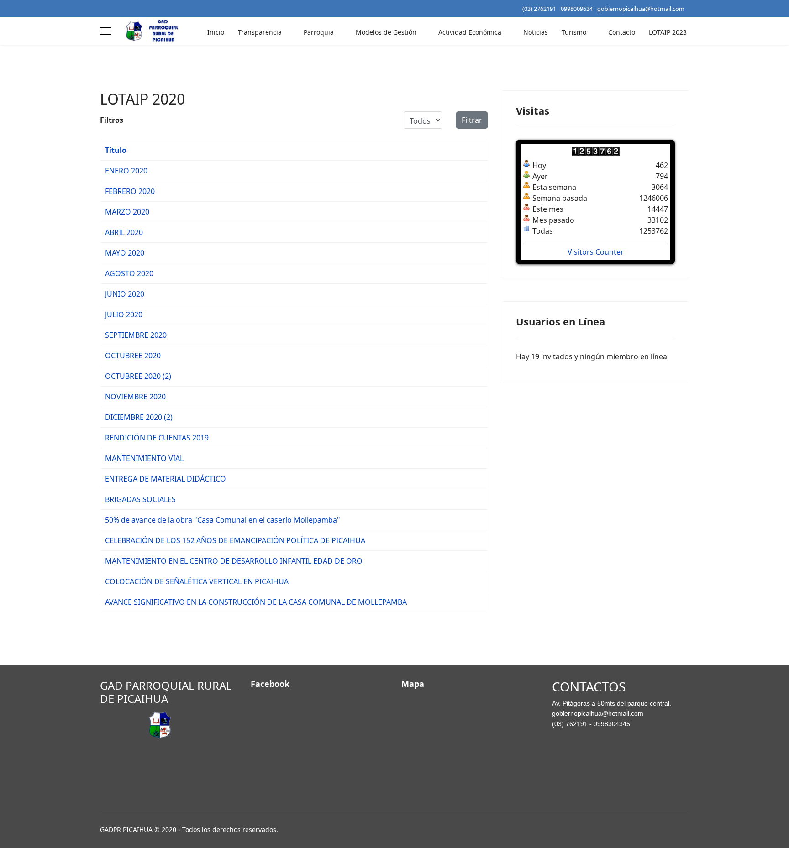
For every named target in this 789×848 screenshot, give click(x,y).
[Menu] (105, 31)
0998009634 (577, 9)
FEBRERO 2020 (130, 191)
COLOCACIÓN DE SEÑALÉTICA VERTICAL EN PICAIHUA (197, 581)
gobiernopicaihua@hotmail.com (640, 9)
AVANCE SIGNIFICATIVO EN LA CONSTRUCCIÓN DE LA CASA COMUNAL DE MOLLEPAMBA (256, 602)
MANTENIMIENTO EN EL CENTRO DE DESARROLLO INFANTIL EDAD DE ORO (234, 561)
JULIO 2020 (123, 314)
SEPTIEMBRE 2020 (136, 335)
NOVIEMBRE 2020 (135, 397)
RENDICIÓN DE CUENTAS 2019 (157, 438)
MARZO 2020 (127, 212)
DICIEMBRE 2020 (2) (139, 417)
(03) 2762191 (539, 9)
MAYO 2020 (124, 253)
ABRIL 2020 (124, 232)
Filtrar (472, 120)
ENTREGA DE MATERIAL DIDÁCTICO (165, 479)
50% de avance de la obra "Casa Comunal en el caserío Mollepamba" (222, 520)
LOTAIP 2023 (668, 32)
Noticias (535, 32)
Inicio (215, 32)
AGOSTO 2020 (129, 273)
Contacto (621, 32)
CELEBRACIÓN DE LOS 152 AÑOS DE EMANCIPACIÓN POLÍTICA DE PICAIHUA (235, 540)
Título (115, 150)
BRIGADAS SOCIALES (140, 499)
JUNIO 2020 (124, 294)
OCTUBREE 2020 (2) (138, 376)
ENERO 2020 (126, 171)
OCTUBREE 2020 (133, 356)
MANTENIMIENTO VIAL (144, 458)
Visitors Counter (596, 252)
